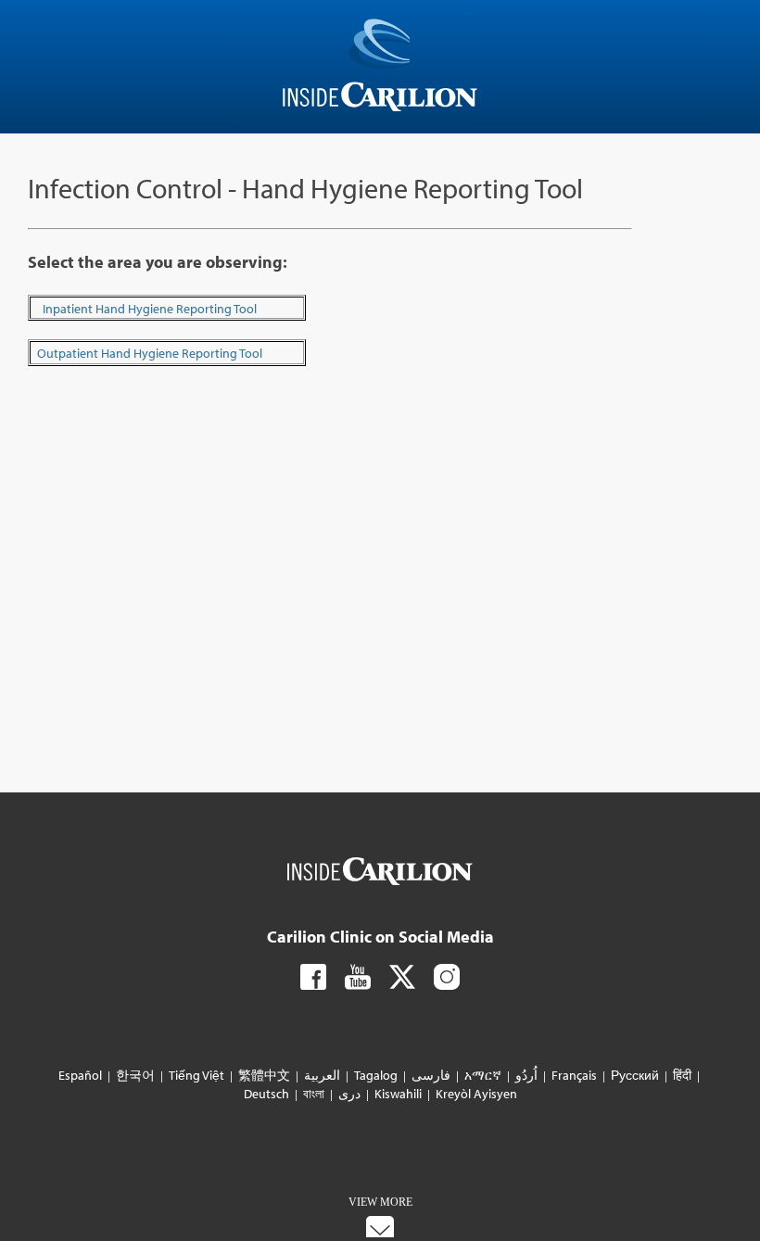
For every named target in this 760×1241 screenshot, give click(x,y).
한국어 (135, 1075)
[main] (380, 286)
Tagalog (375, 1075)
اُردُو (526, 1075)
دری (349, 1093)
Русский (635, 1075)
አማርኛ (483, 1075)
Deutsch (268, 1093)
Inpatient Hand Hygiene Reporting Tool (150, 308)
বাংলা (313, 1093)
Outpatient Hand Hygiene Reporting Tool (149, 353)
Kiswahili (398, 1093)
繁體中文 (264, 1075)
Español (81, 1075)
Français (574, 1075)
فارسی (431, 1075)
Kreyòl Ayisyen (475, 1093)
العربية (322, 1075)
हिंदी (682, 1075)
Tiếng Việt (196, 1075)
